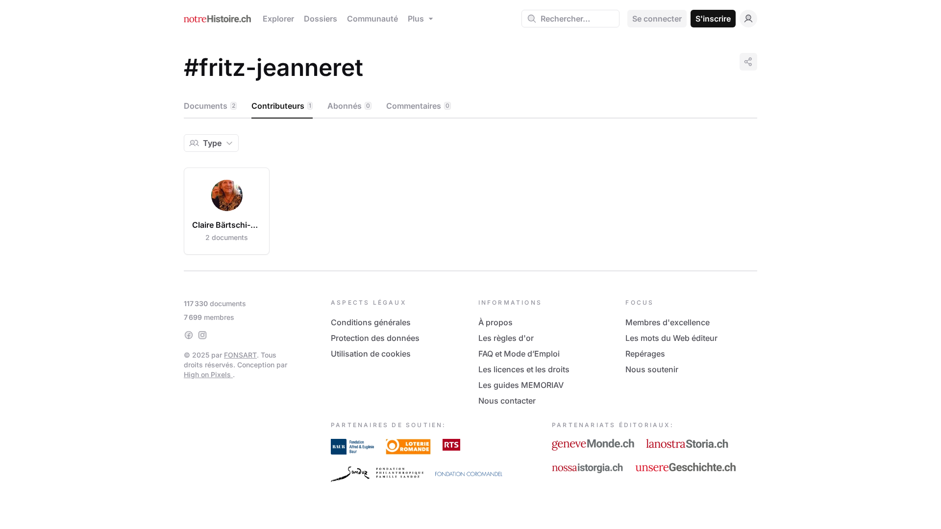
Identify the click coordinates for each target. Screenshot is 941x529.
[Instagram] (202, 335)
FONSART (240, 355)
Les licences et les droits (524, 369)
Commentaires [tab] (417, 106)
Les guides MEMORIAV (521, 385)
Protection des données (375, 338)
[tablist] (470, 106)
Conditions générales (371, 322)
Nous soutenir (651, 369)
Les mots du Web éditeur (671, 338)
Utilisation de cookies (371, 354)
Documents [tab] (209, 106)
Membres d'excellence (667, 322)
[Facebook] (189, 335)
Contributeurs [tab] (281, 106)
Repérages (645, 354)
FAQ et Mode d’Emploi (519, 354)
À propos (495, 322)
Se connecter (657, 19)
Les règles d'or (506, 338)
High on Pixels (208, 374)
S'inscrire (713, 19)
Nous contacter (507, 401)
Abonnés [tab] (348, 106)
